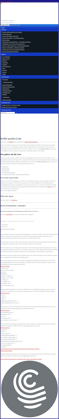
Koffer (49, 187)
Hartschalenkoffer (7, 85)
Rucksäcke (5, 79)
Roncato (4, 61)
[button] (29, 389)
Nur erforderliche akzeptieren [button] (18, 349)
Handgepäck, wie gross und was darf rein (13, 44)
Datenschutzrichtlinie (6, 351)
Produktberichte (6, 102)
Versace (4, 72)
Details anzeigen (5, 266)
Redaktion (11, 142)
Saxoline (4, 64)
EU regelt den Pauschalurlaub (10, 51)
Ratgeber (4, 29)
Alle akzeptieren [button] (5, 349)
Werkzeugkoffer (6, 100)
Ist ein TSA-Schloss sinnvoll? (10, 36)
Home (3, 27)
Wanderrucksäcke (8, 82)
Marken (4, 54)
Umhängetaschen (7, 90)
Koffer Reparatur (7, 34)
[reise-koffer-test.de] (29, 11)
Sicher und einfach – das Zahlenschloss (13, 38)
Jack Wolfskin (6, 57)
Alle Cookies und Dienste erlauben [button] (32, 359)
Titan (3, 68)
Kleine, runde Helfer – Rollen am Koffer (13, 47)
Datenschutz (4, 224)
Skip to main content (6, 1)
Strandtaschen (6, 92)
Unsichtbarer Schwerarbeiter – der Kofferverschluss (16, 42)
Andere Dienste (5, 324)
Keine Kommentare (33, 142)
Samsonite (5, 62)
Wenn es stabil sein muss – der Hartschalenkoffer (15, 46)
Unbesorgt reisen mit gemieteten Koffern (13, 49)
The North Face (6, 66)
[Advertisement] (29, 125)
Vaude (4, 74)
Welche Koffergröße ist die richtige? (12, 32)
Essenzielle (4, 260)
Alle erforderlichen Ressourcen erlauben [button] (12, 359)
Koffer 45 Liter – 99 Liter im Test (11, 105)
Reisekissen (6, 97)
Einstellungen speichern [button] (33, 349)
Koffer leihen (6, 40)
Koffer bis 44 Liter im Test (9, 107)
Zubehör (4, 94)
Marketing (3, 289)
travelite (4, 70)
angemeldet (9, 214)
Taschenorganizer (6, 110)
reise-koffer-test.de (15, 25)
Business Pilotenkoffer (8, 87)
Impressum (4, 226)
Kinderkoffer (5, 89)
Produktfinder (5, 77)
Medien (3, 306)
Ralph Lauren (6, 59)
